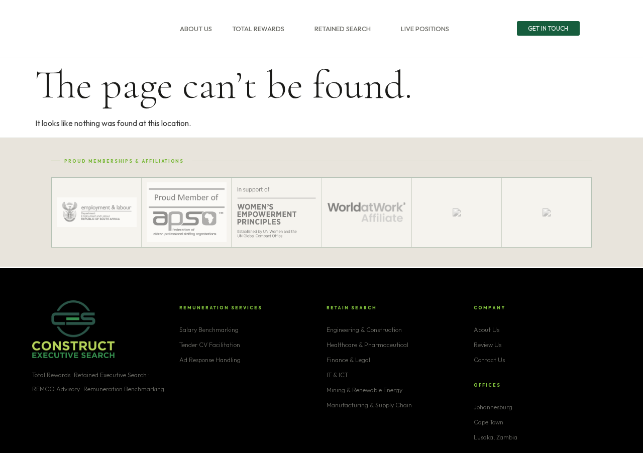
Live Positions (425, 29)
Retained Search (342, 29)
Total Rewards (258, 29)
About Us (196, 29)
